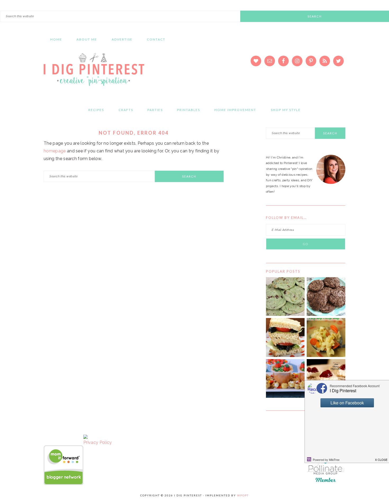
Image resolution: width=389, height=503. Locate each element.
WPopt (243, 495)
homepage (55, 150)
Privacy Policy (97, 442)
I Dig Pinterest (94, 73)
